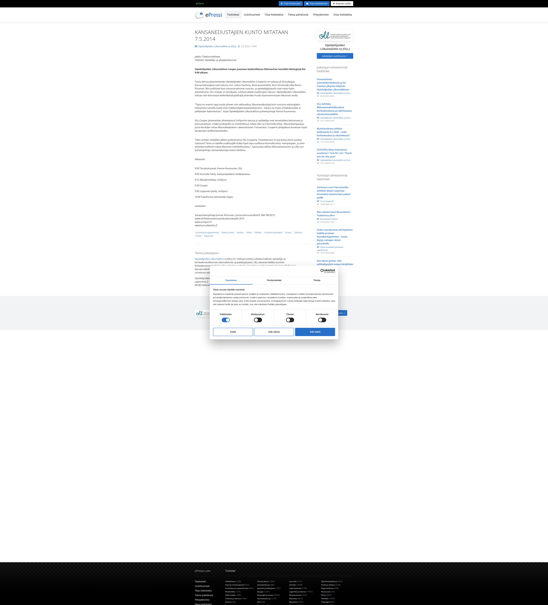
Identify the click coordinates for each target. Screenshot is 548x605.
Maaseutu (296, 598)
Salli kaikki (315, 332)
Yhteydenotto (321, 14)
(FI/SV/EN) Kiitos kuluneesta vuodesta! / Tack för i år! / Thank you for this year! (334, 153)
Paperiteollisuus (330, 588)
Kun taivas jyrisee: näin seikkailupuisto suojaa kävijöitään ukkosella (335, 264)
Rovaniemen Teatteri (329, 219)
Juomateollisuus (265, 585)
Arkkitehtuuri (233, 581)
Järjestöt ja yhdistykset (269, 588)
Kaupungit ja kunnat (268, 595)
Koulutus (240, 232)
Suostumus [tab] (231, 280)
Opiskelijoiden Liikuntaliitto (209, 258)
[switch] (258, 320)
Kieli (261, 602)
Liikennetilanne (298, 588)
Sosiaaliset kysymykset (273, 232)
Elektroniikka (233, 595)
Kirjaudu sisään (343, 3)
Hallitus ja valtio (227, 232)
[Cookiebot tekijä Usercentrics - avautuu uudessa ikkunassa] (322, 271)
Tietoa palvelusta (298, 14)
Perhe (326, 595)
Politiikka (257, 232)
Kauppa (263, 591)
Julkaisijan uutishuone (334, 56)
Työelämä (298, 232)
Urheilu (199, 236)
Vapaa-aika (208, 236)
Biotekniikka (232, 591)
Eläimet (230, 602)
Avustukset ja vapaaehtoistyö (207, 232)
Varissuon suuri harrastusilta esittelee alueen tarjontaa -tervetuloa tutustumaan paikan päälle (334, 192)
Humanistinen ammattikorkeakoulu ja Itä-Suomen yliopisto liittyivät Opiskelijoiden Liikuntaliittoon (333, 84)
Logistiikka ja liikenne (301, 591)
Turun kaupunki (327, 201)
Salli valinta (274, 332)
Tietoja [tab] (316, 280)
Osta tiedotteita (342, 14)
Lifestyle (295, 585)
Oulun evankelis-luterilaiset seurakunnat (330, 248)
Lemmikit (295, 581)
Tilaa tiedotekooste (318, 3)
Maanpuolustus (298, 595)
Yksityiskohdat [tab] (274, 280)
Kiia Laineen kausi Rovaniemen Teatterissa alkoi (333, 213)
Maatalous (296, 602)
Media (249, 232)
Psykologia (327, 602)
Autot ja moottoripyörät (237, 585)
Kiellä (233, 332)
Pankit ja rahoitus (331, 585)
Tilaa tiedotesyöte (292, 3)
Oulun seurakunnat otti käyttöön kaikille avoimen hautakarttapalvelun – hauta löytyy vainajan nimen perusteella (335, 236)
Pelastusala (328, 591)
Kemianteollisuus (266, 598)
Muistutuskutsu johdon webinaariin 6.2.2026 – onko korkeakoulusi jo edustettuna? (333, 132)
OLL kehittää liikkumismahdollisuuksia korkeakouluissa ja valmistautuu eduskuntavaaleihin (334, 109)
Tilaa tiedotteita (274, 14)
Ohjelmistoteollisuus (332, 581)
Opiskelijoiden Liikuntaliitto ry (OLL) (217, 46)
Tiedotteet (233, 14)
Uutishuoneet (252, 14)
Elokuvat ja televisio (235, 598)
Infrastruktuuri (265, 581)
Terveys (288, 232)
